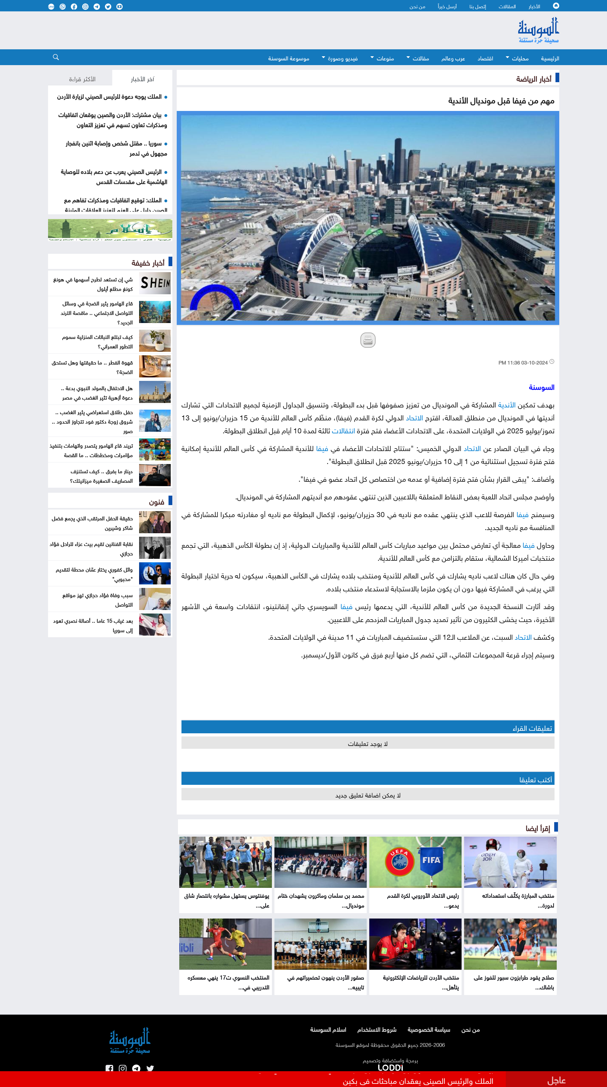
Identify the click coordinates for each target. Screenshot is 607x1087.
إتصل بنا (477, 5)
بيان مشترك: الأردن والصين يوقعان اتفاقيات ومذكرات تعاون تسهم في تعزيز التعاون (112, 119)
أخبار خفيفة (148, 261)
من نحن (417, 5)
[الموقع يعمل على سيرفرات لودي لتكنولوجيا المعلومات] (390, 1066)
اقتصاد (485, 57)
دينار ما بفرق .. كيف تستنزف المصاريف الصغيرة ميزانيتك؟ (101, 475)
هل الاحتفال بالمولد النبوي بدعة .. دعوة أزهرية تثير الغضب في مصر (97, 391)
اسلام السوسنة (328, 1028)
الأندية (507, 403)
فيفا (322, 447)
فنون (156, 500)
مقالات (421, 57)
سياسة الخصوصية (429, 1028)
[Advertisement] (252, 30)
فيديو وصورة (343, 57)
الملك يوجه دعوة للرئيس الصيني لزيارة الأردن (109, 95)
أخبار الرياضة (534, 77)
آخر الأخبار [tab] (142, 77)
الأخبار (534, 5)
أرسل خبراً (447, 5)
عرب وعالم (453, 57)
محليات (520, 57)
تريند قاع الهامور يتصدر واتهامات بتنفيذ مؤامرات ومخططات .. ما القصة (91, 449)
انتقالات (343, 429)
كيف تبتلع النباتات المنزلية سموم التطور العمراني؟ (97, 340)
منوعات (385, 57)
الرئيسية (550, 57)
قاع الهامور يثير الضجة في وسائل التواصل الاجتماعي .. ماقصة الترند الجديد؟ (97, 312)
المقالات (507, 5)
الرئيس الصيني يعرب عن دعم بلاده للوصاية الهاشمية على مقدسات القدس (114, 176)
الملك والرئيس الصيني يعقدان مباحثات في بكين (418, 1080)
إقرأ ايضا (538, 827)
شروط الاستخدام (377, 1028)
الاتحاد (414, 416)
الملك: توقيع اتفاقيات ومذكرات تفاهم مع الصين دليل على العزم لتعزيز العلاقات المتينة (115, 204)
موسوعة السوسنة (288, 57)
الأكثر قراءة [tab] (82, 77)
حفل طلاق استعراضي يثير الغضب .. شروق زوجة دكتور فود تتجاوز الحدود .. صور (92, 420)
